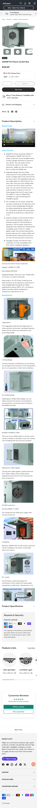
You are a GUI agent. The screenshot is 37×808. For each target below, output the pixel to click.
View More (31, 648)
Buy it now (18, 89)
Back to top (18, 730)
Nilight (8, 803)
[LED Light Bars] (9, 660)
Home (3, 19)
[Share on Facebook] (12, 112)
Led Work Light (25, 670)
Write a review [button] (18, 707)
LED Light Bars (9, 670)
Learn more (14, 98)
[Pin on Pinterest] (16, 112)
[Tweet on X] (8, 112)
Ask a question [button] (18, 712)
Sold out (25, 84)
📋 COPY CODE (13, 77)
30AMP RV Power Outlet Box (20, 19)
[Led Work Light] (26, 660)
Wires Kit (9, 19)
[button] (29, 3)
